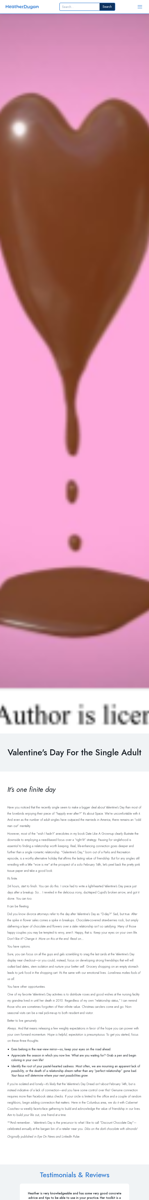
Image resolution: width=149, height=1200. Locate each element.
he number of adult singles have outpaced (52, 820)
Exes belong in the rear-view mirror (34, 1049)
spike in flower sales (25, 920)
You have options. (19, 946)
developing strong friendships (99, 960)
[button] (140, 6)
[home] (21, 7)
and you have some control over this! (86, 1090)
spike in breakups (62, 920)
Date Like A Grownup (100, 833)
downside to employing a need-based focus (36, 840)
